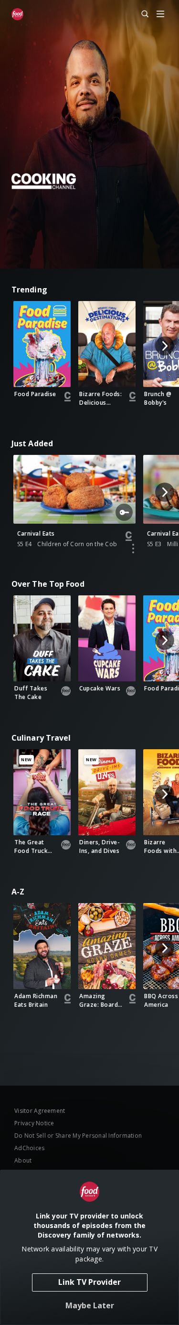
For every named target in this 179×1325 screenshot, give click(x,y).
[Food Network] (17, 14)
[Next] (164, 345)
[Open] (160, 14)
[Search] (140, 14)
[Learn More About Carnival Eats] (133, 548)
